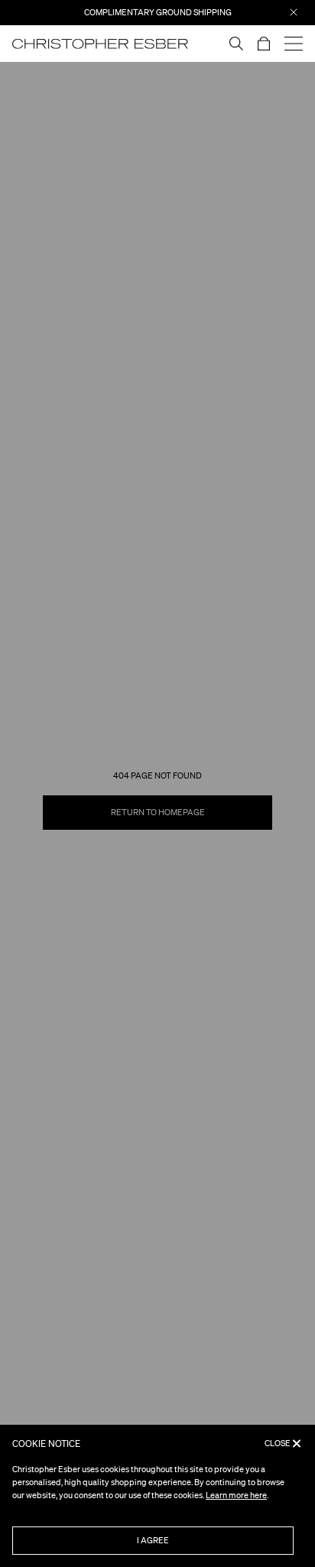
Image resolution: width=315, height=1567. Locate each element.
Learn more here (236, 1495)
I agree (153, 1540)
